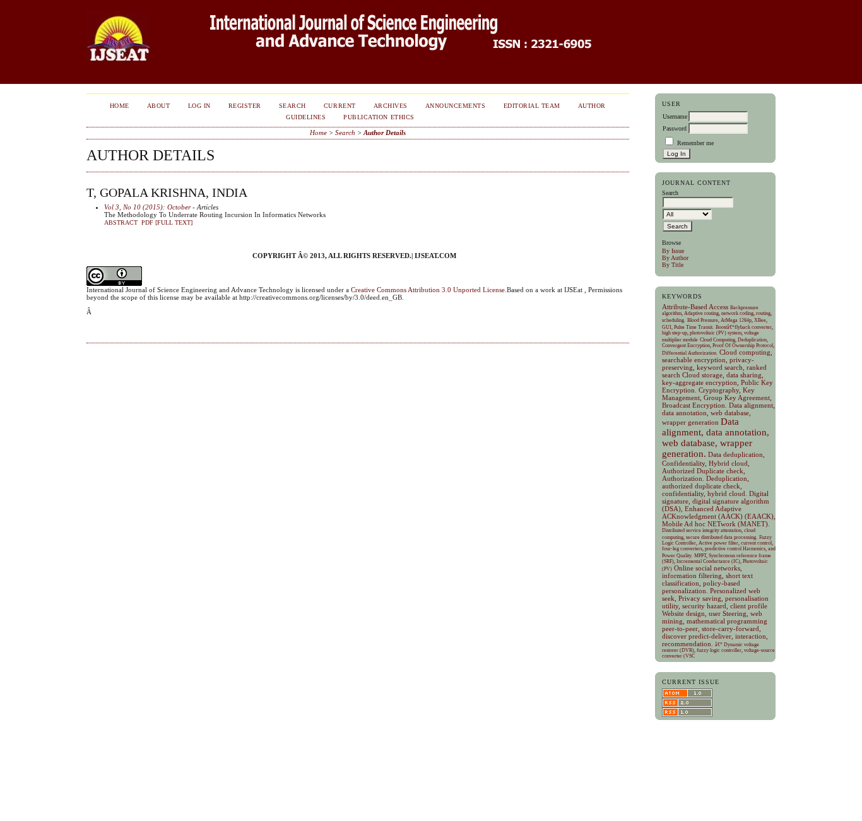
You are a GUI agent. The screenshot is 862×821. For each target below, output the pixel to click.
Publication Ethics (378, 117)
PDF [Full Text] (166, 223)
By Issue (673, 250)
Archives (391, 105)
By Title (672, 264)
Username (675, 116)
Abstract (121, 223)
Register (244, 105)
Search (292, 105)
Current (340, 105)
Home (119, 105)
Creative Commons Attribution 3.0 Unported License (428, 289)
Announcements (455, 105)
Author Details (384, 132)
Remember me (695, 142)
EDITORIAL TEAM (532, 105)
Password (675, 128)
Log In (199, 105)
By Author (675, 257)
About (158, 105)
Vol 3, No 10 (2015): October (147, 207)
